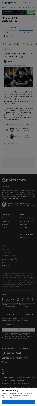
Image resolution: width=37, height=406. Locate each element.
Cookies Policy (13, 397)
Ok (18, 402)
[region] (18, 397)
